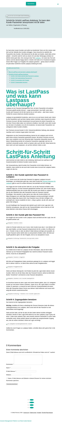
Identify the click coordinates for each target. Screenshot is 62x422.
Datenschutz (33, 412)
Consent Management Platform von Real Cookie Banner (16, 421)
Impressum (26, 412)
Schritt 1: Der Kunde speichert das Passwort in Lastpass (25, 76)
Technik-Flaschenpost (47, 412)
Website (8, 375)
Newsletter (31, 3)
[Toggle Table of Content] (7, 70)
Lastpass (38, 58)
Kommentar (10, 364)
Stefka (10, 25)
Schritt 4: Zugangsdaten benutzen (19, 82)
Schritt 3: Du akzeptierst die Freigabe (20, 80)
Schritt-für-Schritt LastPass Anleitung (18, 74)
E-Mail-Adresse (11, 371)
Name (8, 368)
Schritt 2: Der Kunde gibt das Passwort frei (21, 78)
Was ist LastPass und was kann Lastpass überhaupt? (23, 72)
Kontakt (39, 412)
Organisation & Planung (20, 25)
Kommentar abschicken (12, 384)
